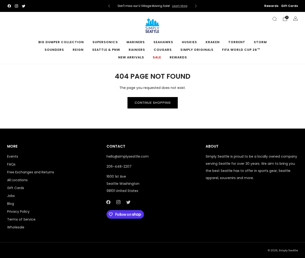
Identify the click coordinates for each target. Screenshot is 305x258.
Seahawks (163, 42)
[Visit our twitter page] (23, 6)
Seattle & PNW (106, 49)
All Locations (17, 180)
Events (12, 156)
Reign (78, 49)
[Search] (274, 18)
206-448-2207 (119, 166)
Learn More (179, 6)
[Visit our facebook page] (9, 6)
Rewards (271, 6)
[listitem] (152, 6)
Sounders (54, 49)
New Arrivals (131, 57)
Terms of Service (21, 219)
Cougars (163, 49)
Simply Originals (197, 49)
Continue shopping (153, 102)
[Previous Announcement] (109, 6)
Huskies (189, 42)
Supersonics (105, 42)
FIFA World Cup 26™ (241, 49)
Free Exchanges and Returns (30, 172)
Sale (157, 57)
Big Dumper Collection (61, 42)
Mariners (136, 42)
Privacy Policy (18, 211)
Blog (10, 203)
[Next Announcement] (196, 6)
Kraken (213, 42)
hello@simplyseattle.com (128, 156)
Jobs (11, 195)
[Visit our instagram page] (16, 6)
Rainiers (137, 49)
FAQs (11, 164)
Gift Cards (289, 6)
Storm (260, 42)
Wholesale (15, 227)
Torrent (236, 42)
